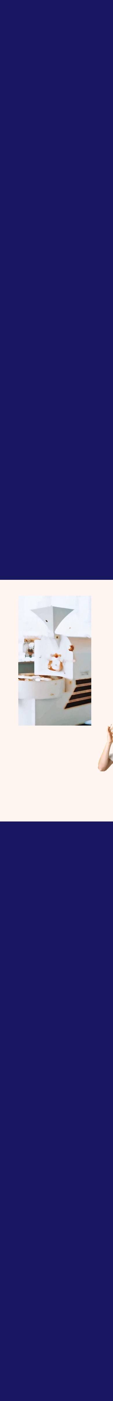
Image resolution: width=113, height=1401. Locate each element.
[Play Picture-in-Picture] (74, 718)
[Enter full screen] (84, 718)
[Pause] (26, 718)
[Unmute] (35, 718)
